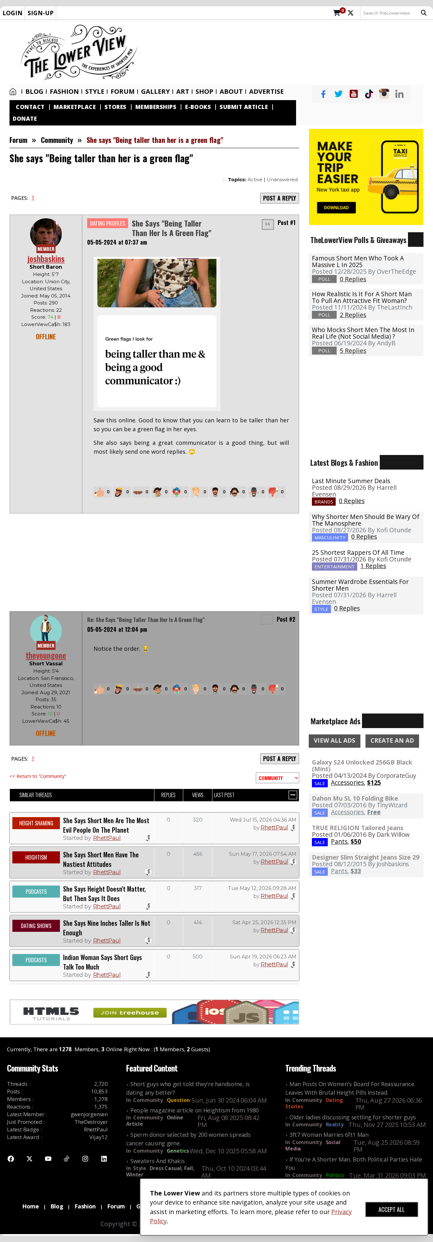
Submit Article (244, 107)
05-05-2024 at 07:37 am (117, 242)
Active (255, 179)
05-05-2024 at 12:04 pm (117, 629)
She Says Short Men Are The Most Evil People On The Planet (106, 825)
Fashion (64, 91)
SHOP (204, 91)
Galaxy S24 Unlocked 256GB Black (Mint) (362, 765)
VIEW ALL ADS (334, 740)
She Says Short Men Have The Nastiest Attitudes (101, 859)
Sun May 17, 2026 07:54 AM (262, 854)
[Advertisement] (288, 52)
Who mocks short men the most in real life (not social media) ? (363, 333)
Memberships (156, 107)
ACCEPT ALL (391, 1209)
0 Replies (352, 500)
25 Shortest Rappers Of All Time (358, 552)
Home (14, 91)
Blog (34, 91)
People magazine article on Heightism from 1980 (194, 1110)
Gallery (155, 91)
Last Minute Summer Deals (351, 481)
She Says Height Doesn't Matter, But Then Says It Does (104, 893)
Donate (25, 118)
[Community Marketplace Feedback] (277, 777)
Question (178, 1100)
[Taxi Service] (366, 176)
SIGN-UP (41, 13)
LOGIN (13, 13)
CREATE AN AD (392, 740)
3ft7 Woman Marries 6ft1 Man (329, 1134)
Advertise (266, 91)
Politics (335, 1175)
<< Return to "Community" (38, 776)
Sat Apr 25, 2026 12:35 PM (264, 922)
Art (182, 91)
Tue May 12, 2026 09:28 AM (262, 888)
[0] (336, 13)
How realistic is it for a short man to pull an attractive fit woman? (362, 297)
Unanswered (282, 179)
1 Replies (373, 565)
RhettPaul (107, 838)
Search (425, 13)
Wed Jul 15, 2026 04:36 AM (263, 820)
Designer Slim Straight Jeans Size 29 (365, 857)
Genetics (178, 1150)
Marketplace (75, 107)
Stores (115, 107)
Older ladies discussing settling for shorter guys (352, 1117)
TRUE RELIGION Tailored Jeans (358, 827)
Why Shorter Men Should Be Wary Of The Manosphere (365, 520)
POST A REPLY (279, 198)
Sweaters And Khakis (157, 1161)
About (231, 91)
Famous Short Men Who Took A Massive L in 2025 (358, 261)
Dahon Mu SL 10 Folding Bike (355, 798)
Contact (30, 107)
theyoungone (46, 655)
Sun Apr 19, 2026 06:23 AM (263, 957)
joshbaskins (46, 258)
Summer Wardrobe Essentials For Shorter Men (360, 584)
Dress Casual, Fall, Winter (160, 1171)
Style (94, 91)
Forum (123, 91)
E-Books (198, 107)
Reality (335, 1124)
